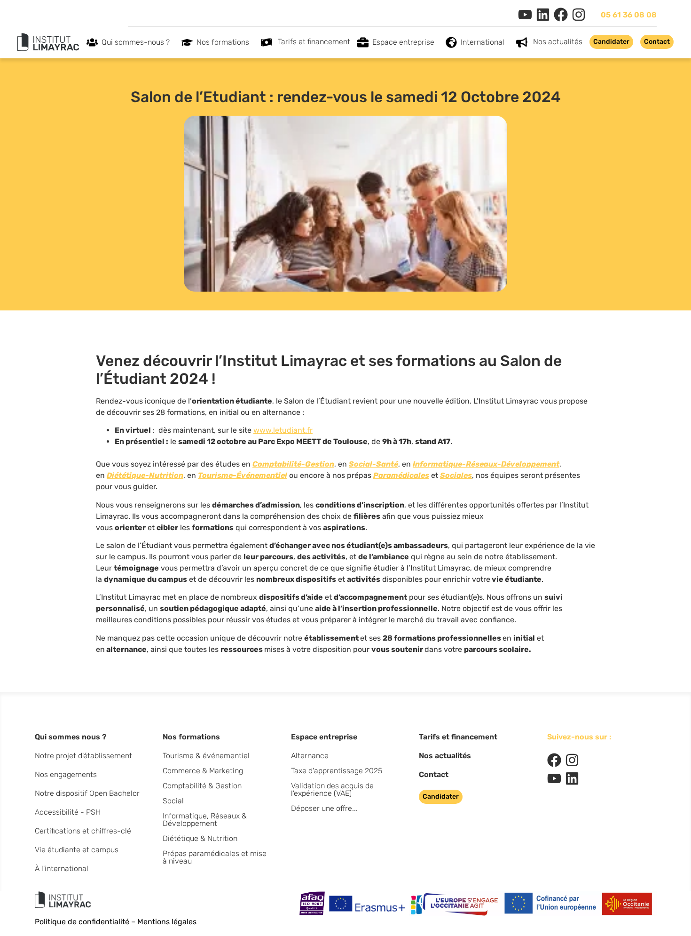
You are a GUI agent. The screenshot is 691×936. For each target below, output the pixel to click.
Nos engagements (66, 774)
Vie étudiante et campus (76, 849)
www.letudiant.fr (283, 430)
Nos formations (222, 42)
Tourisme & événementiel (206, 755)
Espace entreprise (403, 42)
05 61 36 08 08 (629, 14)
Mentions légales (166, 921)
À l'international (61, 868)
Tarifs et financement (314, 41)
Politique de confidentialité (82, 921)
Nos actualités (557, 41)
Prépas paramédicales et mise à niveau (215, 857)
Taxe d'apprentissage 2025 (336, 770)
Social (173, 800)
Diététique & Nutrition (200, 838)
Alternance (310, 755)
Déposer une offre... (324, 808)
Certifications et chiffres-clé (83, 830)
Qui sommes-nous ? (136, 42)
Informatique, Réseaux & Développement (205, 819)
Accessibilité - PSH (68, 812)
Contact (433, 774)
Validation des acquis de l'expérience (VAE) (332, 789)
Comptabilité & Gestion (202, 785)
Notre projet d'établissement (83, 755)
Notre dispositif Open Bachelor (87, 793)
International (482, 42)
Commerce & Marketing (203, 770)
